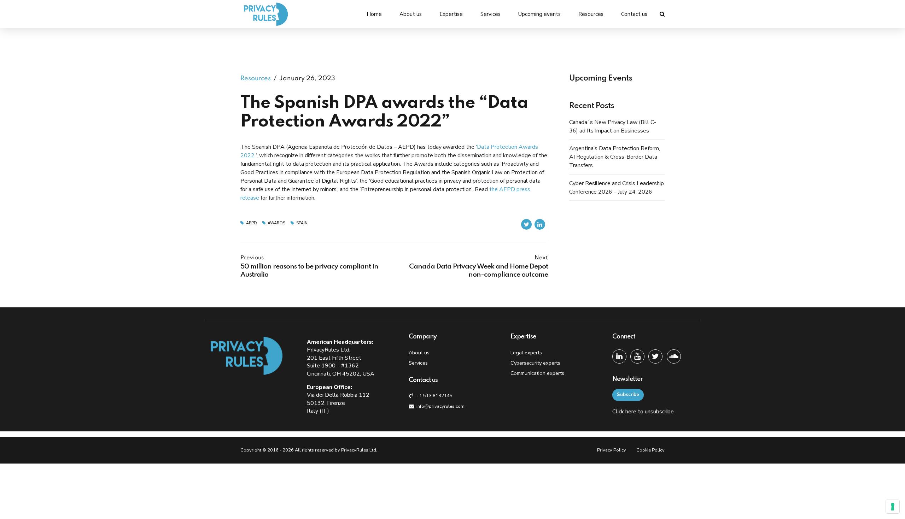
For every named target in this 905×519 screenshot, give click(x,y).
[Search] (662, 14)
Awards (276, 223)
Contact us (634, 14)
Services (490, 14)
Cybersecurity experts (535, 362)
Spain (302, 223)
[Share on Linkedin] (540, 224)
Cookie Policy (650, 450)
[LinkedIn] (619, 356)
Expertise (451, 14)
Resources (590, 14)
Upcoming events (539, 14)
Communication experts (537, 373)
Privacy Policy (611, 450)
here (630, 411)
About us (410, 14)
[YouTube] (637, 356)
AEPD (251, 223)
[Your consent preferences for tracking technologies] (892, 506)
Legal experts (526, 352)
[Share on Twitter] (526, 224)
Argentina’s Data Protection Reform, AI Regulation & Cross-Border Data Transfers (614, 157)
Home (374, 14)
